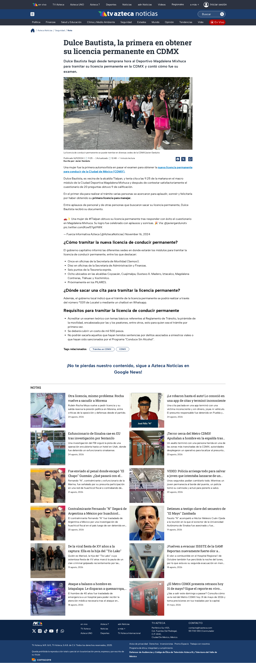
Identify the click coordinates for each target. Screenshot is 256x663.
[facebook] (57, 632)
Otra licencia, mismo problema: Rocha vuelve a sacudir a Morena (96, 398)
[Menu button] (44, 14)
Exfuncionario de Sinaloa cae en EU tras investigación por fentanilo (94, 435)
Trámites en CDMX (102, 349)
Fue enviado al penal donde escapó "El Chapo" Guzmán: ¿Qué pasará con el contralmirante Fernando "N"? (96, 473)
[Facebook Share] (178, 159)
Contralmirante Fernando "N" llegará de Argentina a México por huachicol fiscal (97, 511)
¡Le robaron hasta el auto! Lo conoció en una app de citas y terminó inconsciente (196, 398)
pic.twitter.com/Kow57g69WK (83, 227)
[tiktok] (45, 632)
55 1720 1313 (194, 631)
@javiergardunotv (175, 223)
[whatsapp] (62, 631)
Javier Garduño (82, 161)
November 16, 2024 (137, 234)
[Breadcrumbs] (34, 30)
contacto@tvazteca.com (200, 628)
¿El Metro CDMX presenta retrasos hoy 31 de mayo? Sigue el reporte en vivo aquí (195, 586)
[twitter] (34, 632)
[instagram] (40, 632)
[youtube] (51, 632)
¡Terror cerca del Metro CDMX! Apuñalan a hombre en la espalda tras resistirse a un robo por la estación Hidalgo (195, 436)
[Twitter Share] (183, 159)
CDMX (122, 349)
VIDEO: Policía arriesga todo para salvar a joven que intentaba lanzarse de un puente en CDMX (196, 473)
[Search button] (222, 14)
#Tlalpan (94, 219)
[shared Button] (190, 159)
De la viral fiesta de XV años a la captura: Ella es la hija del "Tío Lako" (94, 548)
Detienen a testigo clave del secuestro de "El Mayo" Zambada (196, 511)
